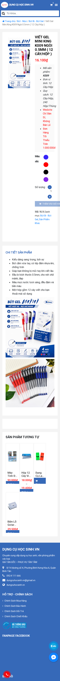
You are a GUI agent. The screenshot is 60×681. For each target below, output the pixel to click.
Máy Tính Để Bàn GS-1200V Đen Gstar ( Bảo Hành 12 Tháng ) (12, 479)
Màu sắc (37, 159)
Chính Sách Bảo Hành (15, 617)
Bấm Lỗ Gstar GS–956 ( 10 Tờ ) (12, 534)
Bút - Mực (22, 21)
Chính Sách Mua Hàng (15, 611)
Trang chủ (10, 21)
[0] (51, 5)
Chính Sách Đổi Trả (14, 622)
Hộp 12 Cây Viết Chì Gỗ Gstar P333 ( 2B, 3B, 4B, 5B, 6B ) (26, 479)
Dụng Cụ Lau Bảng (40, 479)
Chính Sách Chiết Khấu (15, 627)
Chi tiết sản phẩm (19, 252)
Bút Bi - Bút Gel (36, 21)
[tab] (20, 252)
